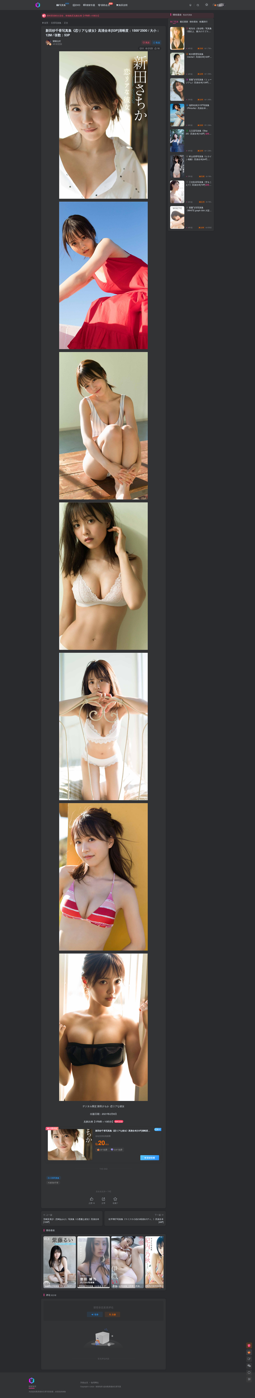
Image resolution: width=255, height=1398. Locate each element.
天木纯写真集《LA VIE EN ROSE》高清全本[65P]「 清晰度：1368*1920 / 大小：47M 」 (198, 295)
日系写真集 (56, 22)
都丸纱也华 (191, 640)
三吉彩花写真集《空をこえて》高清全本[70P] (199, 562)
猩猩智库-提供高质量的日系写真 (108, 1386)
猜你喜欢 (194, 397)
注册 (114, 1314)
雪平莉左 (191, 628)
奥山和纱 (204, 661)
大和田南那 (204, 628)
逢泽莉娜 (177, 640)
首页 (46, 22)
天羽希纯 (177, 632)
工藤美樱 (191, 644)
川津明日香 (204, 657)
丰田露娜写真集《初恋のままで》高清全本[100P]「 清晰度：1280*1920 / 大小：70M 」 (198, 223)
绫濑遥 (191, 657)
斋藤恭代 (177, 636)
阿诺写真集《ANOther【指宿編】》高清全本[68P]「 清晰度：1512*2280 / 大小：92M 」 (198, 367)
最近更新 (184, 397)
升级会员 (84, 1382)
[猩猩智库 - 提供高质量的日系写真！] (32, 1380)
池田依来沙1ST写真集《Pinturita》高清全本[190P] (198, 485)
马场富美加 (204, 649)
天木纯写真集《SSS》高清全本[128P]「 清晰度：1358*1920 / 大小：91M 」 (197, 173)
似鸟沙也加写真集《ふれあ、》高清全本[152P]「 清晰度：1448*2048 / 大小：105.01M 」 (198, 319)
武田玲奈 (204, 636)
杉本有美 (191, 619)
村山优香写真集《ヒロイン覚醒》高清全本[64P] (199, 537)
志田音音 (204, 619)
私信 (158, 42)
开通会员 (220, 5)
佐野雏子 (204, 678)
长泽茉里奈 (204, 640)
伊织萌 (204, 670)
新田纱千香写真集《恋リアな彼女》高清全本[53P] (103, 32)
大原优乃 (177, 682)
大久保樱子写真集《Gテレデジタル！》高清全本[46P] (198, 196)
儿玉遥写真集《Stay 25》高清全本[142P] (197, 511)
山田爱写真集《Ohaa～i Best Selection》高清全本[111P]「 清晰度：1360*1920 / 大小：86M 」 (197, 271)
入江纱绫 (191, 623)
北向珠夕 (177, 678)
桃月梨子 (191, 661)
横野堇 (177, 670)
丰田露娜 (204, 623)
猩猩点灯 (57, 41)
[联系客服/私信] (249, 1366)
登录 (96, 1314)
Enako (190, 665)
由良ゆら (177, 661)
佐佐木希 (177, 665)
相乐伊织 (177, 623)
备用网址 (95, 1382)
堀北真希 (177, 674)
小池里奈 (191, 678)
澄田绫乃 (191, 653)
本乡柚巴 (204, 644)
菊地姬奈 (177, 628)
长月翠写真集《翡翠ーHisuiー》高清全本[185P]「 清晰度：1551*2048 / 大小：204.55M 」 (198, 343)
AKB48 (191, 649)
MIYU (204, 632)
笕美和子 (204, 665)
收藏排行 (203, 397)
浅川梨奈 (177, 653)
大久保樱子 (177, 644)
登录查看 (151, 1157)
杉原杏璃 (177, 619)
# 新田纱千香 (53, 1182)
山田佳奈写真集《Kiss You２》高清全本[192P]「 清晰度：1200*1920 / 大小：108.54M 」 (198, 247)
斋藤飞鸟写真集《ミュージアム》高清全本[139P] (199, 460)
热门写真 (174, 397)
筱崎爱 (177, 657)
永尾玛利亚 (191, 632)
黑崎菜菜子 (191, 636)
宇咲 (204, 682)
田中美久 (191, 670)
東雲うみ (204, 653)
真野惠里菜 (177, 649)
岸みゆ (191, 682)
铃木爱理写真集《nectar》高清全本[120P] (198, 434)
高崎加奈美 (191, 674)
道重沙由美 (204, 674)
